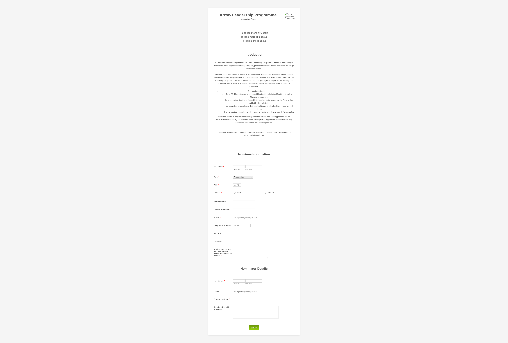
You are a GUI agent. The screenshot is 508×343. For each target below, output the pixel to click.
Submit (254, 328)
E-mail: (217, 291)
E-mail (217, 217)
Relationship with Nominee (222, 308)
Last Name (248, 169)
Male (239, 192)
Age (216, 185)
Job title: (218, 233)
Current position (222, 299)
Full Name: (219, 281)
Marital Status (220, 202)
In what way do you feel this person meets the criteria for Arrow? (223, 252)
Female (271, 192)
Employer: (219, 241)
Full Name (219, 167)
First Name (236, 169)
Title (216, 177)
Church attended (222, 209)
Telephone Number (223, 225)
